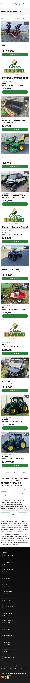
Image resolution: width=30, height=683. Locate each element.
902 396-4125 (7, 622)
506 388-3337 (7, 615)
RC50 (4, 344)
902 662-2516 (7, 651)
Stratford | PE (8, 628)
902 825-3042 (7, 600)
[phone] (20, 4)
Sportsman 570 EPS (10, 270)
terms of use (5, 669)
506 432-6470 (7, 644)
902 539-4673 (7, 593)
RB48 (4, 307)
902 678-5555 (7, 586)
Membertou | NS (8, 591)
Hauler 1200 (7, 382)
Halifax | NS (7, 577)
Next (24, 472)
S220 (4, 83)
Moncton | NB (8, 613)
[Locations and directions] (23, 4)
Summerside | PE (8, 635)
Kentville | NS (8, 584)
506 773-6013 (7, 608)
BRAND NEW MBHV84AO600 (13, 120)
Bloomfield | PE (8, 562)
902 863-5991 (7, 557)
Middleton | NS (8, 599)
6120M (5, 419)
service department (5, 512)
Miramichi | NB (8, 606)
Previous (7, 472)
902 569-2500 (7, 629)
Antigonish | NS (8, 555)
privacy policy (25, 668)
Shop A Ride (9, 675)
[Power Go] (13, 677)
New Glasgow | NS (9, 620)
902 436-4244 (7, 637)
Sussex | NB (7, 642)
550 (3, 46)
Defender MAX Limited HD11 (14, 195)
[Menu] (27, 4)
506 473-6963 (7, 571)
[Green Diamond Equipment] (7, 4)
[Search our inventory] (16, 4)
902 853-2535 (7, 564)
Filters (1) (9, 18)
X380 (4, 158)
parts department (23, 512)
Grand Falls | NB (8, 569)
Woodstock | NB (9, 657)
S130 (4, 232)
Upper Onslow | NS (9, 649)
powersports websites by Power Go (19, 673)
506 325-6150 (7, 659)
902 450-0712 (7, 578)
